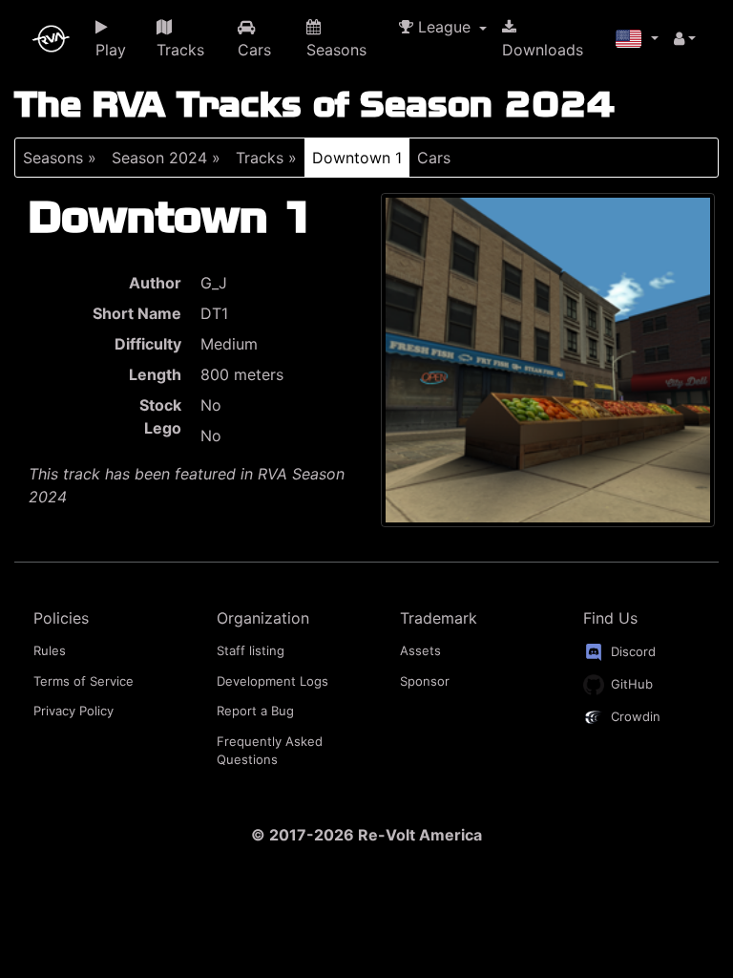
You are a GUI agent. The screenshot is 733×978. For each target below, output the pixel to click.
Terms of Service (83, 681)
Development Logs (272, 681)
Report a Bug (255, 710)
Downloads (542, 49)
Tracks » (266, 157)
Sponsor (425, 681)
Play (110, 49)
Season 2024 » (166, 157)
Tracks (180, 49)
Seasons (336, 49)
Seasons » (59, 157)
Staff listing (250, 650)
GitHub (630, 683)
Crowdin (633, 716)
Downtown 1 (357, 157)
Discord (631, 651)
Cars (254, 49)
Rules (49, 650)
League (444, 26)
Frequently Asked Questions (270, 751)
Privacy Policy (73, 710)
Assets (420, 650)
